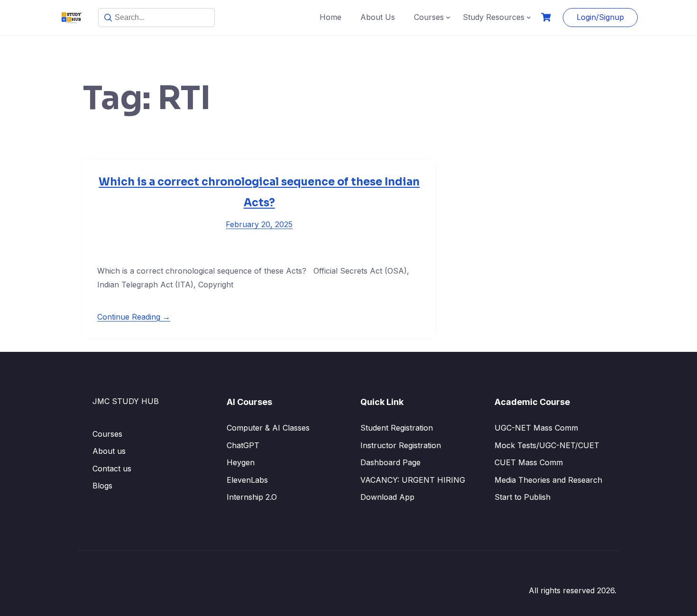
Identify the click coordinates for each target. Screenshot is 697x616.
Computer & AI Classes (268, 427)
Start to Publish (522, 497)
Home (330, 17)
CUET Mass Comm (529, 462)
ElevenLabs (247, 480)
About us (109, 451)
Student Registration (396, 427)
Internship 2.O (252, 497)
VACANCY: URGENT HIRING (412, 480)
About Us (377, 17)
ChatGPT (243, 445)
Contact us (111, 468)
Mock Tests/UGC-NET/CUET (547, 445)
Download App (387, 497)
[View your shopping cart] (547, 17)
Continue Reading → (133, 317)
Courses (429, 17)
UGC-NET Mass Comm (536, 427)
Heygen (241, 462)
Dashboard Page (390, 462)
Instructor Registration (400, 445)
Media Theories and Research (548, 480)
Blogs (102, 485)
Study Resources (493, 17)
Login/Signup (600, 17)
